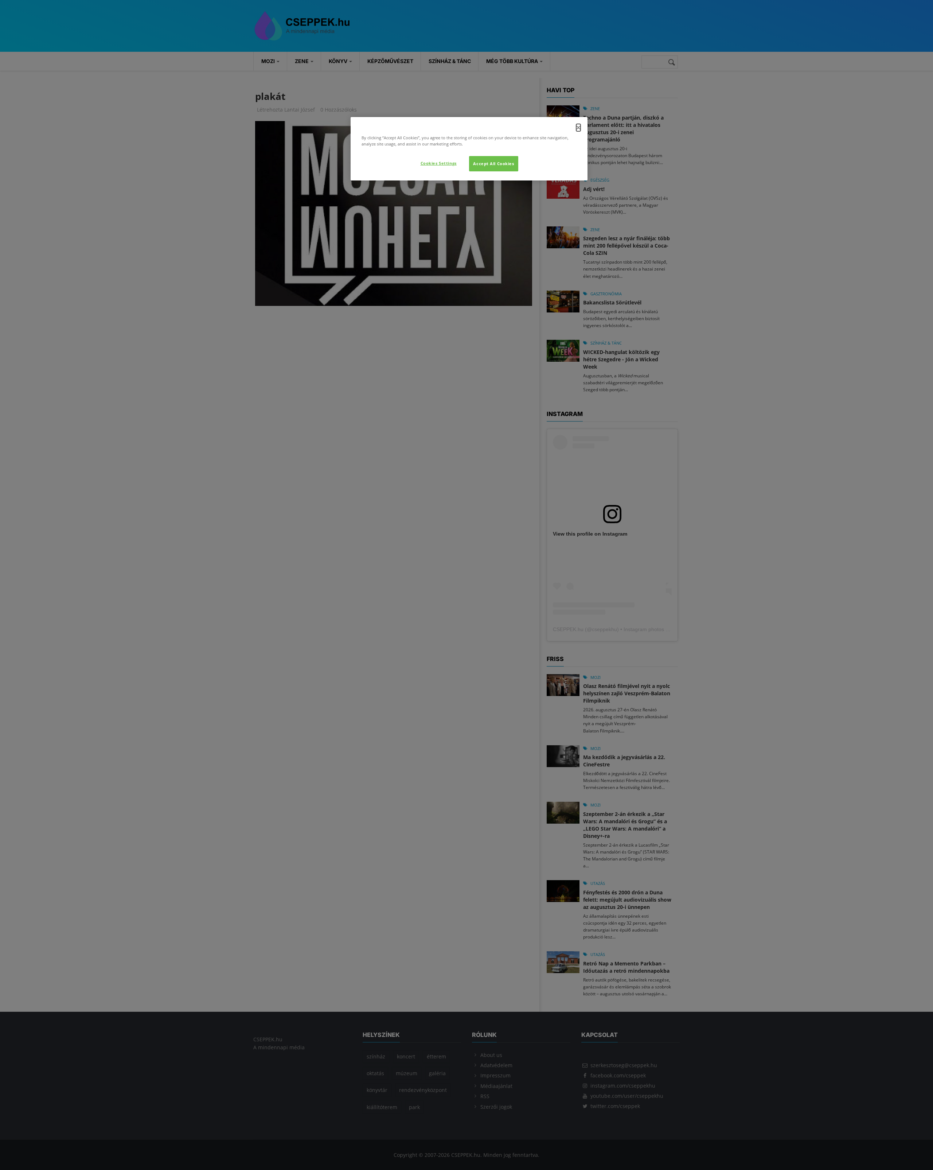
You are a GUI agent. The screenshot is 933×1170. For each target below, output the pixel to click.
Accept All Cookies (493, 163)
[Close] (578, 127)
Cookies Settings (439, 163)
